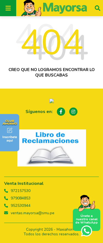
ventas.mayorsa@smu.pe (32, 213)
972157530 (20, 191)
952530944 (20, 206)
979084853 (20, 198)
